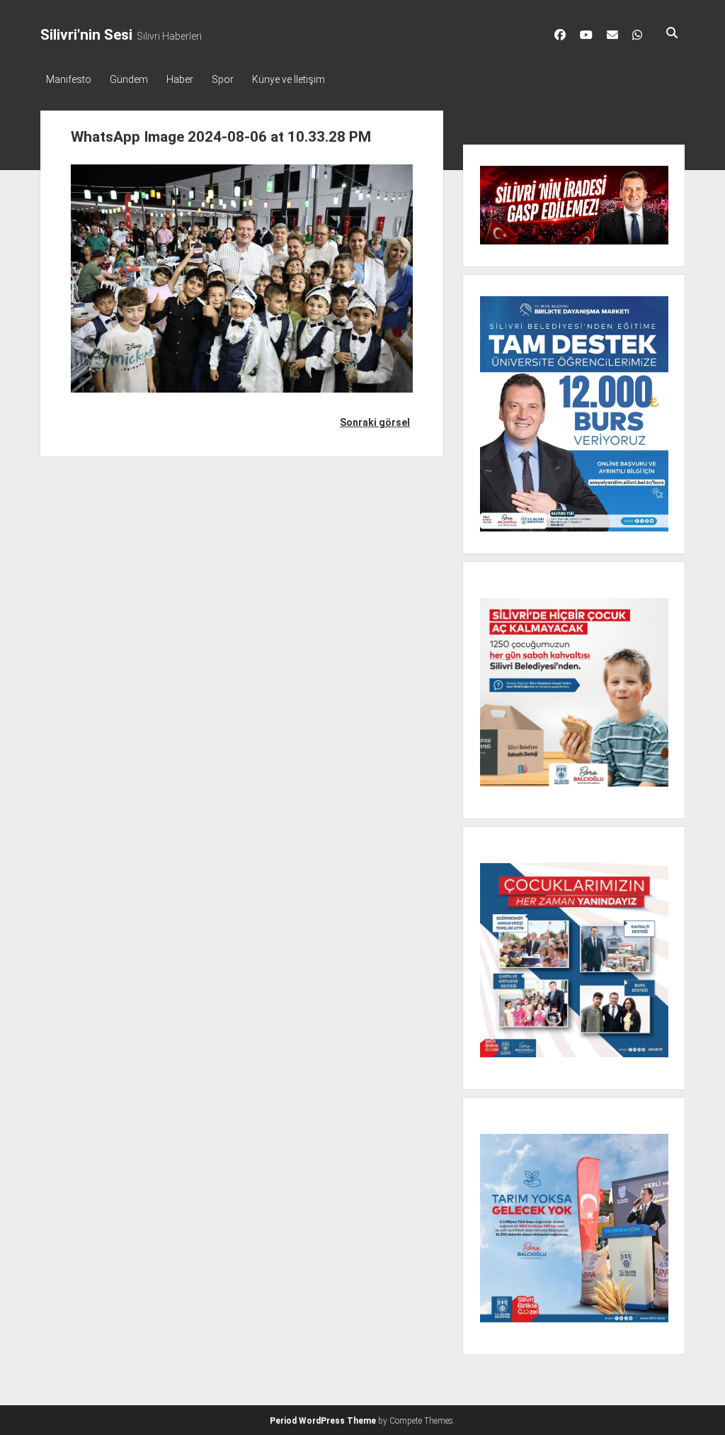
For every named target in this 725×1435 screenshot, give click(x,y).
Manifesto (68, 79)
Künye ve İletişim (288, 79)
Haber (179, 79)
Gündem (129, 79)
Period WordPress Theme (323, 1421)
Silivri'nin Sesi (86, 34)
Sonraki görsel (375, 422)
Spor (223, 79)
